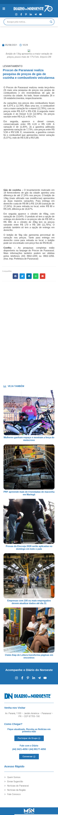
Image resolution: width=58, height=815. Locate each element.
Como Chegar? (13, 724)
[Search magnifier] (51, 22)
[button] (15, 276)
